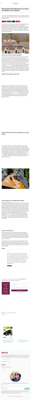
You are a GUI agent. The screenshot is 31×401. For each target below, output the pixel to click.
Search (3, 387)
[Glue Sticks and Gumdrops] (15, 3)
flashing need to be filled (15, 93)
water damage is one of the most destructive (20, 202)
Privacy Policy (21, 292)
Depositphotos (9, 361)
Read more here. (5, 384)
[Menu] (1, 3)
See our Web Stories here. (6, 359)
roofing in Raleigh (9, 65)
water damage (9, 214)
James (8, 251)
